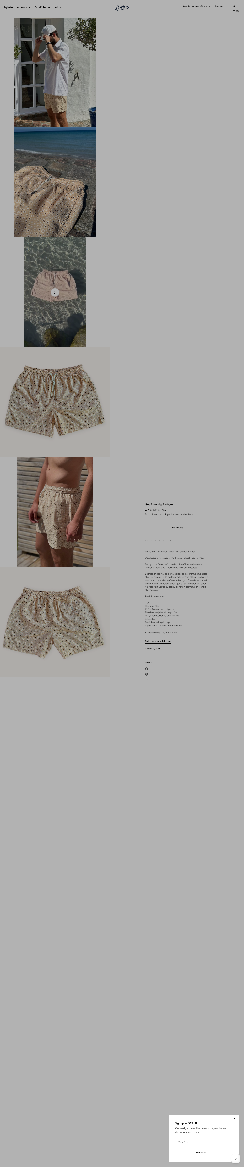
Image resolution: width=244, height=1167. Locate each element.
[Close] (235, 1119)
